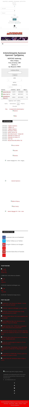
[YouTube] (14, 390)
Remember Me (14, 17)
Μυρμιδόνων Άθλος (12, 130)
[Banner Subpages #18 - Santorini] (15, 188)
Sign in (14, 19)
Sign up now (17, 22)
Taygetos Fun (11, 127)
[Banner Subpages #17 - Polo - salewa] (15, 150)
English (24, 403)
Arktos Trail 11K (6, 94)
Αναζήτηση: (14, 84)
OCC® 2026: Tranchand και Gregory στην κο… (11, 294)
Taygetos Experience (12, 125)
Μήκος (25, 89)
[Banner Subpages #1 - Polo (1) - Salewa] (14, 38)
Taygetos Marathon (12, 129)
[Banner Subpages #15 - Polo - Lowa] (15, 219)
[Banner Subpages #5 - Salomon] (15, 110)
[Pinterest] (4, 248)
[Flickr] (14, 388)
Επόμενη (23, 103)
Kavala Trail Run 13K (12, 132)
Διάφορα (20, 403)
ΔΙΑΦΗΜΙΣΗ (10, 1)
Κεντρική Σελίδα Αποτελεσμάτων (16, 109)
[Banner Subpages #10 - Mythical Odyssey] (15, 201)
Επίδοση (13, 89)
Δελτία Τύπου (12, 403)
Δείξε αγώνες (14, 80)
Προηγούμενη (13, 103)
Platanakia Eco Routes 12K (14, 135)
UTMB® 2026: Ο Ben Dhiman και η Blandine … (11, 275)
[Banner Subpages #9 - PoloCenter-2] (15, 145)
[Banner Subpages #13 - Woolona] (15, 155)
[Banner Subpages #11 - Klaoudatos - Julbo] (15, 115)
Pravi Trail (10, 138)
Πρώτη (6, 103)
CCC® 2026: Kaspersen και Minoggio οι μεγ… (11, 285)
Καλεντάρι (6, 403)
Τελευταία (14, 106)
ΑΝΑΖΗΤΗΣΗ (5, 1)
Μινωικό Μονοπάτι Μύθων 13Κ (15, 140)
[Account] (14, 26)
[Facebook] (14, 383)
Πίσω (6, 109)
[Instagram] (4, 255)
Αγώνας (3, 89)
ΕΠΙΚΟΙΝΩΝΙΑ (16, 1)
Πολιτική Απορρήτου (15, 405)
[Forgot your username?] (14, 6)
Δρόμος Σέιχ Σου (7, 92)
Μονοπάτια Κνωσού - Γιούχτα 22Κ (15, 134)
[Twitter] (14, 385)
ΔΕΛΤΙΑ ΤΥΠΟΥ (23, 1)
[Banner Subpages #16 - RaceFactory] (15, 206)
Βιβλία (16, 403)
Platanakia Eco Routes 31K (14, 137)
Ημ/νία (18, 89)
